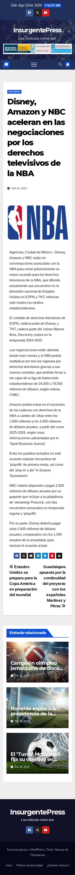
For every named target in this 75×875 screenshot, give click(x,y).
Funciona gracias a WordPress (26, 849)
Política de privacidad (29, 865)
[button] (60, 64)
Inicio (9, 865)
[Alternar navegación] (34, 64)
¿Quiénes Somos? (58, 865)
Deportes (14, 92)
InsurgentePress (37, 30)
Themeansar (37, 855)
